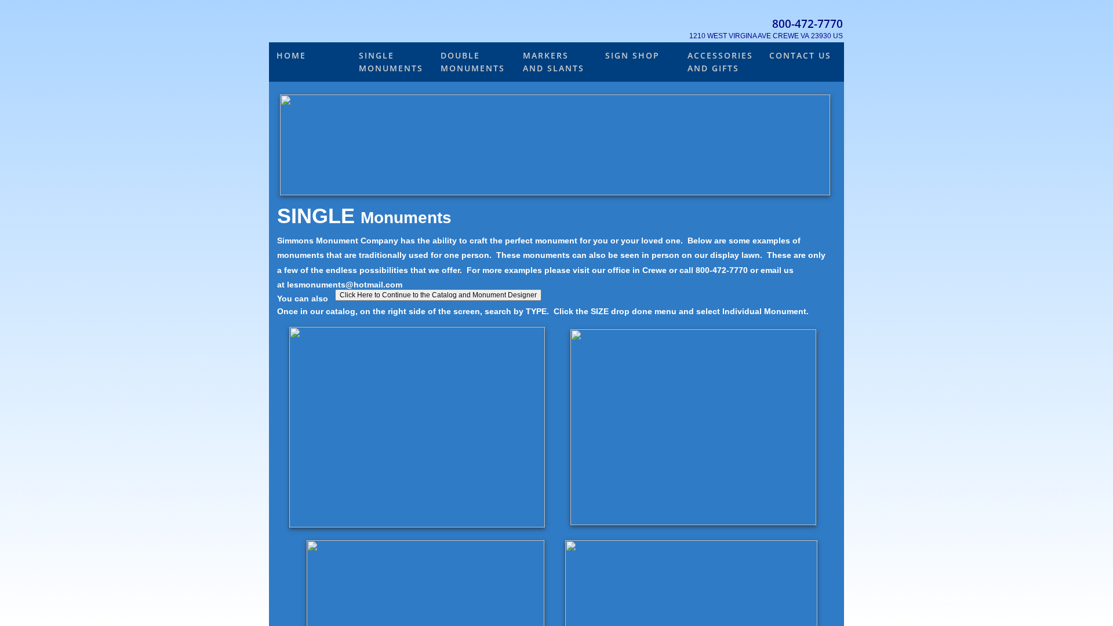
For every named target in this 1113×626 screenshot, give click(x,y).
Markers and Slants (553, 62)
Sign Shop (632, 55)
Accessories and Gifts (720, 62)
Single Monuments (391, 62)
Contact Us (800, 55)
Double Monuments (473, 62)
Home (291, 55)
